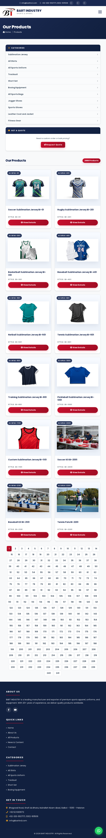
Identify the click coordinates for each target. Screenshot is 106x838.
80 (49, 584)
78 (34, 584)
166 (11, 631)
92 (49, 590)
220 (13, 661)
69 (57, 578)
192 (44, 643)
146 (28, 619)
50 (96, 566)
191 (36, 643)
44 (48, 566)
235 (57, 667)
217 (78, 655)
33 (56, 560)
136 (36, 613)
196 (78, 643)
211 (28, 655)
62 (95, 572)
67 (41, 578)
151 (70, 619)
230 (13, 667)
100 (18, 596)
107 (78, 596)
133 (10, 613)
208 (94, 649)
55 (41, 572)
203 (48, 649)
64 (18, 578)
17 (26, 554)
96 (80, 590)
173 (69, 631)
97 (87, 590)
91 (41, 590)
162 (69, 625)
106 (69, 596)
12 (82, 548)
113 (32, 602)
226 (66, 661)
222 (30, 661)
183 (61, 637)
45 (56, 566)
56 (49, 572)
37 (87, 560)
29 (26, 560)
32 (49, 560)
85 (87, 584)
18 (33, 554)
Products (18, 32)
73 (87, 578)
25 (86, 554)
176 (95, 631)
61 (88, 572)
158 (36, 625)
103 (43, 596)
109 (95, 596)
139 (61, 613)
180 (36, 637)
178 (19, 637)
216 (70, 655)
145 (19, 619)
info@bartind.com (29, 3)
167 (19, 631)
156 (19, 625)
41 (25, 566)
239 (93, 667)
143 (95, 613)
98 (95, 590)
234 (48, 667)
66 (34, 578)
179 (28, 637)
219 (95, 655)
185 (78, 637)
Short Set (12, 785)
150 (62, 619)
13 (89, 548)
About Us (12, 732)
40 (17, 566)
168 (28, 631)
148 (45, 619)
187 (95, 637)
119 (80, 602)
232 (30, 667)
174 (78, 631)
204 (57, 649)
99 (10, 596)
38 (95, 560)
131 (87, 608)
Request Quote (54, 144)
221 (21, 661)
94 (64, 590)
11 (74, 548)
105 (61, 596)
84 (80, 584)
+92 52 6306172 (16, 812)
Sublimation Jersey (17, 765)
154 (95, 619)
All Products (13, 737)
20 (48, 554)
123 (19, 608)
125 (36, 608)
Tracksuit (12, 780)
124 (28, 608)
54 (33, 572)
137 (44, 613)
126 (45, 608)
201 (30, 649)
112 (25, 602)
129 (70, 608)
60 (80, 572)
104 (52, 596)
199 (12, 649)
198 (95, 643)
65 (26, 578)
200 (21, 649)
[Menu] (100, 12)
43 (41, 566)
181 (44, 637)
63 (10, 578)
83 (72, 584)
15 (12, 554)
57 (57, 572)
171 (53, 631)
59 (72, 572)
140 (70, 613)
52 (18, 572)
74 (95, 578)
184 (69, 637)
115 (48, 602)
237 (75, 667)
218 (86, 655)
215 (61, 655)
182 (52, 637)
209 (11, 655)
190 (28, 643)
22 (63, 554)
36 (80, 560)
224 (48, 661)
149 (53, 619)
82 (64, 584)
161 (61, 625)
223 (39, 661)
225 (57, 661)
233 (39, 667)
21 (55, 554)
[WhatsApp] (85, 3)
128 (61, 608)
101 (27, 596)
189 (19, 643)
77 (26, 584)
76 (18, 584)
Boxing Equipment (16, 789)
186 (86, 637)
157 (28, 625)
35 (72, 560)
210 (20, 655)
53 (26, 572)
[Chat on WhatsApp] (99, 831)
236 (66, 667)
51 (11, 572)
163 (78, 625)
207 (84, 649)
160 (53, 625)
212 (36, 655)
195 (69, 643)
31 (41, 560)
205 (66, 649)
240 (49, 673)
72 (80, 578)
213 (44, 655)
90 (34, 590)
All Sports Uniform (16, 775)
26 (94, 554)
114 (40, 602)
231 (21, 667)
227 (75, 661)
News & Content (16, 742)
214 (53, 655)
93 (56, 590)
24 (78, 554)
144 (10, 619)
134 (19, 613)
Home (8, 32)
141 (78, 613)
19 (40, 554)
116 (56, 602)
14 (96, 548)
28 (18, 560)
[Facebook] (71, 3)
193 (52, 643)
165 (95, 625)
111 (17, 602)
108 (86, 596)
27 (10, 560)
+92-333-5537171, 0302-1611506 (55, 3)
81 (57, 584)
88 (18, 590)
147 (36, 619)
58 (64, 572)
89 (26, 590)
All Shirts (12, 770)
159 (44, 625)
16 (19, 554)
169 (36, 631)
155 (11, 625)
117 (64, 602)
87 (10, 590)
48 (80, 566)
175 (86, 631)
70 (65, 578)
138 (53, 613)
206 (75, 649)
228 (84, 661)
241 (57, 673)
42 (33, 566)
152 (78, 619)
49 (88, 566)
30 (34, 560)
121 (96, 602)
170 (45, 631)
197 (86, 643)
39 (10, 566)
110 (9, 602)
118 (72, 602)
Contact (12, 747)
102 (35, 596)
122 (11, 608)
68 (49, 578)
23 (70, 554)
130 (78, 608)
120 (88, 602)
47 (72, 566)
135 (27, 613)
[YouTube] (78, 3)
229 (93, 661)
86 (95, 584)
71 (72, 578)
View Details (29, 222)
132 (95, 608)
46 (64, 566)
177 (11, 637)
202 (39, 649)
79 (41, 584)
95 (72, 590)
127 (53, 608)
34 (64, 560)
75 (10, 584)
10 (68, 548)
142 (86, 613)
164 (86, 625)
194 (61, 643)
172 (61, 631)
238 (84, 667)
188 (11, 643)
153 (86, 619)
